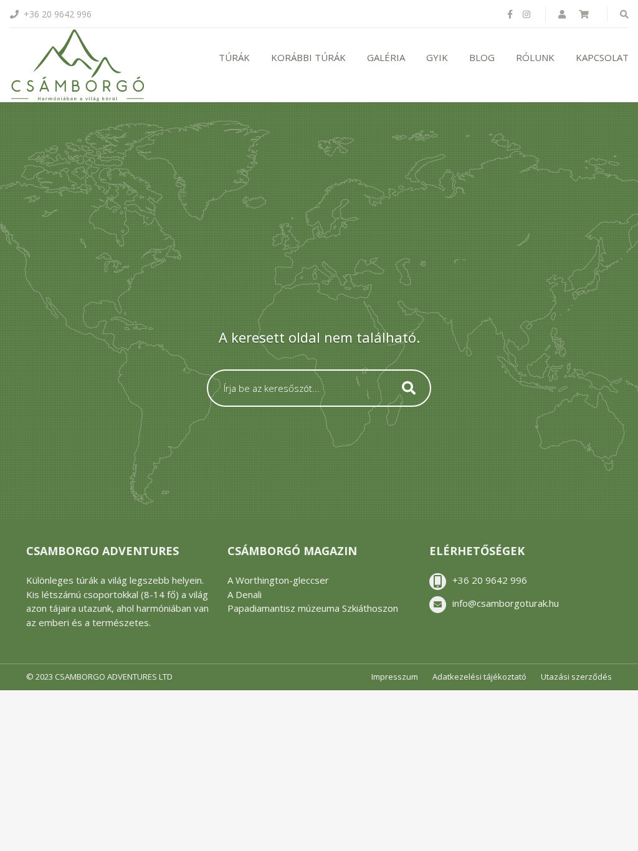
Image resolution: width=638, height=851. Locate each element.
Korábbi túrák (308, 57)
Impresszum (394, 676)
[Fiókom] (563, 14)
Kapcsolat (602, 57)
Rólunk (535, 57)
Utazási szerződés (576, 676)
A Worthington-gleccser (278, 580)
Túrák (234, 57)
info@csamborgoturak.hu (505, 603)
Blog (482, 57)
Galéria (386, 57)
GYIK (437, 57)
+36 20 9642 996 (489, 580)
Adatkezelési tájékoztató (479, 676)
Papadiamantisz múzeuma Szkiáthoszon (312, 608)
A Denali (244, 594)
